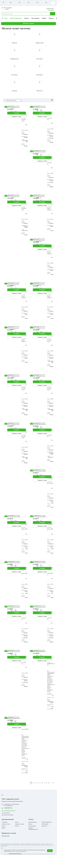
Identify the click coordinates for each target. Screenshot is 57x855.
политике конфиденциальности (18, 851)
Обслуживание (35, 18)
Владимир (51, 10)
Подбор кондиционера (16, 18)
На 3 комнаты (14, 74)
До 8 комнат (14, 90)
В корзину (16, 113)
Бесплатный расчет (32, 822)
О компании (4, 822)
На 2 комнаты (40, 58)
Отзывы (3, 826)
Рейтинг (44, 18)
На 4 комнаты (40, 74)
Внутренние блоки (14, 58)
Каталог (17, 822)
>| (52, 783)
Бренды (3, 827)
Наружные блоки (39, 42)
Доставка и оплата (6, 824)
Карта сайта (44, 826)
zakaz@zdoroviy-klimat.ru (10, 810)
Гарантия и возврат (19, 824)
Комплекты (14, 42)
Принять (50, 850)
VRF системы (40, 90)
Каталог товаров (29, 23)
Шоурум (51, 18)
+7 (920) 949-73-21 (8, 808)
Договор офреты (32, 826)
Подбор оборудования (47, 822)
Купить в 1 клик (16, 116)
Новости (17, 826)
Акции (5, 18)
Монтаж (26, 18)
